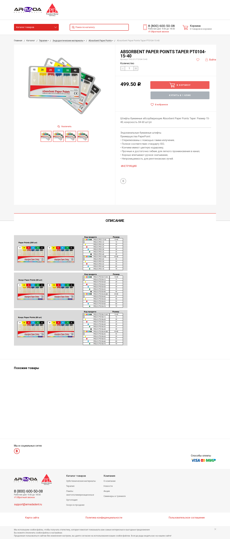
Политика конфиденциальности (104, 517)
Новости (108, 486)
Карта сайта (32, 517)
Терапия (70, 486)
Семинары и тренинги (115, 496)
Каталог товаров (25, 27)
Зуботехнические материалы (81, 481)
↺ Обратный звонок (24, 497)
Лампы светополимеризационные (80, 493)
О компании (110, 481)
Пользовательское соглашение (187, 517)
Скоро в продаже (75, 505)
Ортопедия (71, 500)
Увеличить (66, 126)
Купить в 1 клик (180, 95)
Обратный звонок (158, 31)
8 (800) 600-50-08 (161, 25)
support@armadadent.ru (28, 504)
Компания (109, 475)
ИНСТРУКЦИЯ (129, 166)
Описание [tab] (115, 221)
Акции (107, 491)
